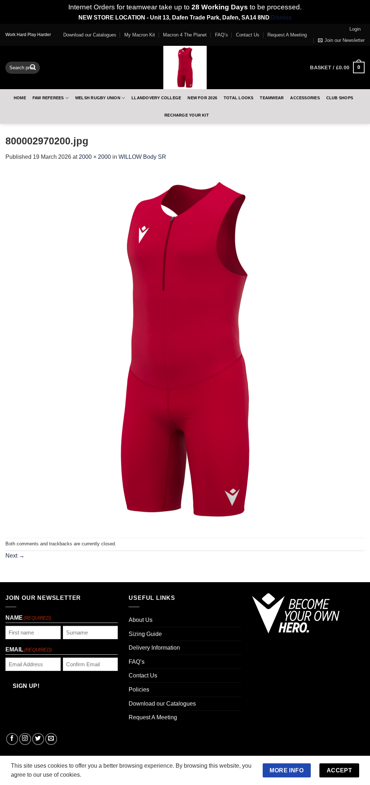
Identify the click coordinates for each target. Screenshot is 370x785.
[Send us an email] (51, 739)
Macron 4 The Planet (185, 35)
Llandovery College (156, 98)
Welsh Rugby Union (97, 98)
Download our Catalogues (89, 35)
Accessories (304, 98)
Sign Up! (26, 686)
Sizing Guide (145, 634)
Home (20, 98)
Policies (139, 689)
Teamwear (272, 98)
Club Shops (339, 98)
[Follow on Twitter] (38, 739)
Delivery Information (154, 648)
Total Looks (238, 98)
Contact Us (247, 35)
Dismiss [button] (281, 17)
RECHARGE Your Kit (186, 115)
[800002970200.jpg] (185, 349)
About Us (140, 620)
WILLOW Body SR (142, 157)
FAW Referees (48, 98)
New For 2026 (202, 98)
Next (15, 556)
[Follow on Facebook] (12, 739)
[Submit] (33, 67)
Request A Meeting (287, 35)
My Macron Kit (139, 35)
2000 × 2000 (95, 157)
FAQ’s (221, 35)
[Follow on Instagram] (25, 739)
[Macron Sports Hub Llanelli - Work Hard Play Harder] (185, 67)
